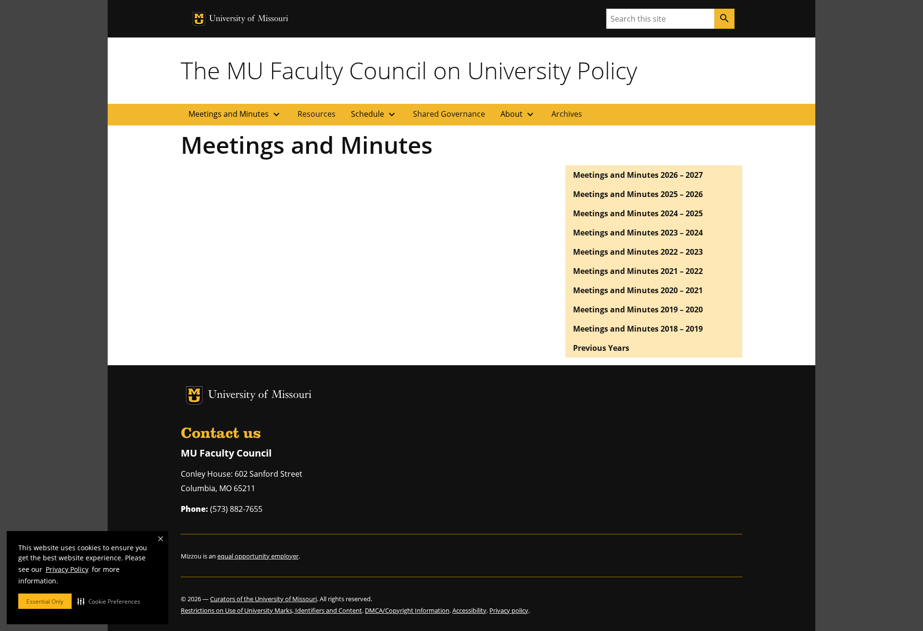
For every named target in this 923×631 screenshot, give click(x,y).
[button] (108, 601)
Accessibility (469, 610)
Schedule (374, 114)
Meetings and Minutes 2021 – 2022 (638, 271)
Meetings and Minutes (235, 114)
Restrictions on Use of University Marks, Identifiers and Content (271, 610)
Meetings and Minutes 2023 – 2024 (638, 232)
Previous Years (601, 348)
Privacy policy (508, 610)
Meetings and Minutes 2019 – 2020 (638, 309)
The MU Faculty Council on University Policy (409, 70)
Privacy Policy (67, 569)
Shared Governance (449, 114)
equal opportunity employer (258, 556)
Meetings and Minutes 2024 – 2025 (638, 213)
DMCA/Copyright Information (407, 610)
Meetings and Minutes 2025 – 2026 (638, 194)
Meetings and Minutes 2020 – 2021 (638, 290)
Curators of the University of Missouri (263, 598)
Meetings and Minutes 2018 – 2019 (638, 328)
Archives (566, 114)
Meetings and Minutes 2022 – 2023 (638, 252)
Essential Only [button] (44, 601)
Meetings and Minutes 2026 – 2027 (638, 175)
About (518, 114)
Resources (317, 114)
